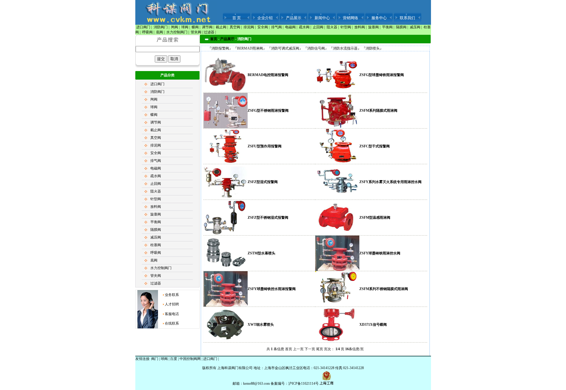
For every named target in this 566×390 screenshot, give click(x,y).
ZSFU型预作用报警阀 (265, 146)
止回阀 (318, 27)
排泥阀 (248, 27)
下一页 (310, 349)
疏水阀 (304, 27)
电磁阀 (290, 27)
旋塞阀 (373, 27)
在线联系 (172, 323)
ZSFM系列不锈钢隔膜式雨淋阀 (383, 289)
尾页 (319, 349)
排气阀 (276, 27)
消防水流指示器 (345, 48)
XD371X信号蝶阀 (373, 324)
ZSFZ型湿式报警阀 (263, 182)
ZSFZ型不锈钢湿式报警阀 (268, 217)
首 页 (236, 18)
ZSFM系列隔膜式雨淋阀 (378, 110)
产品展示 (293, 18)
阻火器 (332, 27)
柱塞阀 (155, 245)
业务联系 (172, 295)
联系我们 (407, 18)
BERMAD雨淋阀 (250, 48)
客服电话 (172, 314)
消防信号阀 (316, 48)
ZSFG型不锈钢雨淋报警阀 (268, 110)
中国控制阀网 (190, 359)
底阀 (159, 32)
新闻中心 (322, 18)
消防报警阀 (220, 48)
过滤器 (209, 32)
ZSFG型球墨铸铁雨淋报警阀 (381, 75)
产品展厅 (227, 39)
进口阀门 (143, 27)
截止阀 (221, 27)
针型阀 (345, 27)
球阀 (184, 27)
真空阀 (235, 27)
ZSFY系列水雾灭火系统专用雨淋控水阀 (390, 182)
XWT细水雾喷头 (261, 324)
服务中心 (379, 18)
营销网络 (350, 18)
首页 (213, 39)
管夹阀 (196, 32)
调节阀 (207, 27)
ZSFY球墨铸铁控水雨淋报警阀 (272, 289)
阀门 (154, 359)
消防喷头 (373, 48)
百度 (173, 359)
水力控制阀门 (176, 32)
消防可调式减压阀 (285, 48)
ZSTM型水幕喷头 (261, 253)
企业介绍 (265, 18)
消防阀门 (161, 27)
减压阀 (415, 27)
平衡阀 (387, 27)
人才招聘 (172, 304)
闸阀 (174, 27)
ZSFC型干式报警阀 (374, 146)
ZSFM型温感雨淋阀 (374, 217)
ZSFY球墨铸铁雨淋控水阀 (379, 253)
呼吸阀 (147, 32)
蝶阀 (195, 27)
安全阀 (262, 27)
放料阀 (359, 27)
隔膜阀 (401, 27)
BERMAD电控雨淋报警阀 (268, 75)
